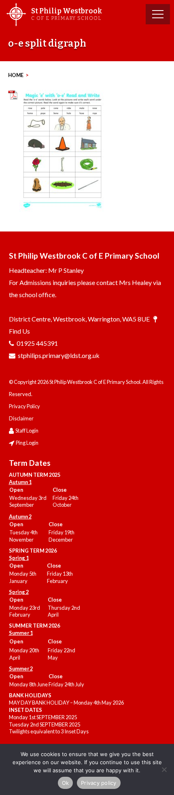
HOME (15, 75)
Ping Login (27, 442)
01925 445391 (37, 343)
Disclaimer (21, 418)
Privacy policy (99, 783)
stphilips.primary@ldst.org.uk (59, 355)
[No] (164, 769)
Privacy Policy (24, 406)
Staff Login (26, 430)
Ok (65, 783)
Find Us (19, 331)
